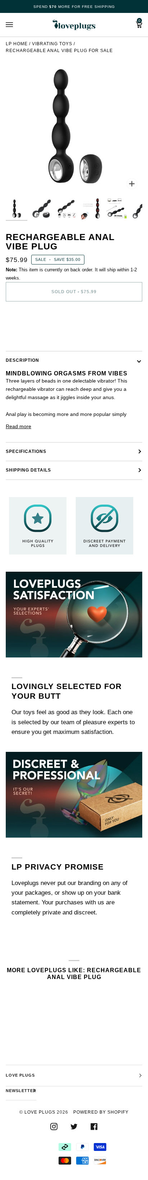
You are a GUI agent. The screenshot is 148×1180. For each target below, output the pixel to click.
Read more (18, 426)
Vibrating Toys (52, 43)
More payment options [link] (31, 335)
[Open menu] (16, 25)
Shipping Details (28, 470)
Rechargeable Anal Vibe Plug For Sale (59, 50)
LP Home (17, 43)
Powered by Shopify (101, 1112)
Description (22, 360)
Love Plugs (39, 1112)
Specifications (26, 451)
